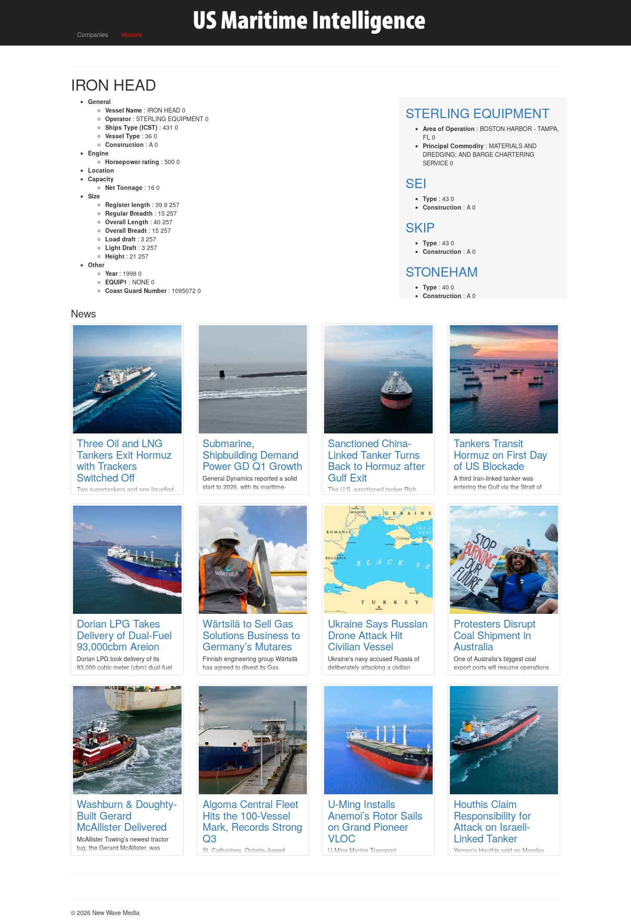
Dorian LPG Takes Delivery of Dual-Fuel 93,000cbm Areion (124, 634)
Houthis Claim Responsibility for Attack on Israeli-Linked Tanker (492, 820)
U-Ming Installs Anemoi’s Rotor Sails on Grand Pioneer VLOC (375, 820)
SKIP (420, 227)
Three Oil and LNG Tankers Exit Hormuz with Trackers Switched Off (124, 459)
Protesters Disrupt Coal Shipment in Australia (495, 634)
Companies (92, 34)
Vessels (131, 34)
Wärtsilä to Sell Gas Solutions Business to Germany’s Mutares (251, 634)
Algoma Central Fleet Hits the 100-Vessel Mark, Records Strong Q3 (252, 820)
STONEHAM (442, 271)
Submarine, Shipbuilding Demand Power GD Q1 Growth (252, 454)
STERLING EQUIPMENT (477, 113)
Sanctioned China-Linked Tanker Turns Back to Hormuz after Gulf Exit (376, 459)
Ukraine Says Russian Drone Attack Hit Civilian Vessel (378, 634)
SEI (416, 183)
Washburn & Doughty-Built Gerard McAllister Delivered (127, 815)
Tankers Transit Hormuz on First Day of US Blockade (500, 454)
